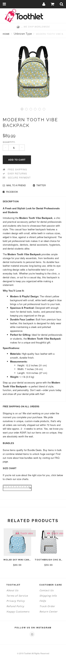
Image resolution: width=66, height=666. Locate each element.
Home (6, 33)
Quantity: (9, 142)
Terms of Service (17, 595)
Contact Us (46, 590)
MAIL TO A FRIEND (16, 185)
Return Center (48, 611)
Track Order (47, 606)
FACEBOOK (12, 191)
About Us (12, 590)
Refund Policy (15, 606)
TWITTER (41, 185)
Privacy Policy (15, 601)
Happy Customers (17, 611)
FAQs (42, 601)
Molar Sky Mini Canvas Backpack (25, 560)
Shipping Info (48, 595)
